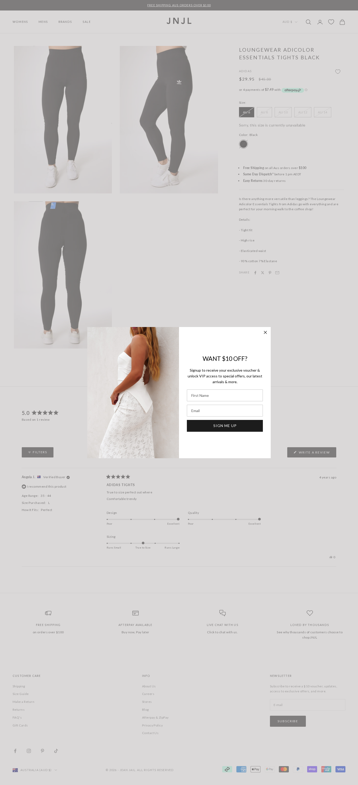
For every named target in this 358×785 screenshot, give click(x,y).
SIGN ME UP (225, 425)
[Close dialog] (265, 332)
